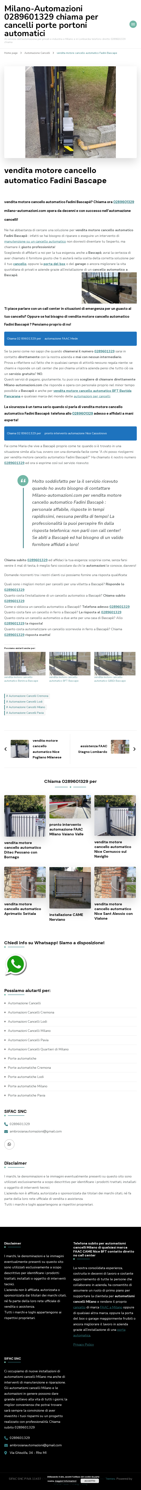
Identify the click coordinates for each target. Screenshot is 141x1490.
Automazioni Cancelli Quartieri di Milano (38, 1049)
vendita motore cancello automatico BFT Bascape (64, 679)
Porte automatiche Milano (27, 1086)
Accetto (89, 1480)
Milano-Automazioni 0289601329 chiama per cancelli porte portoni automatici (51, 21)
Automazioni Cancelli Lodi (27, 1021)
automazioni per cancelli (92, 396)
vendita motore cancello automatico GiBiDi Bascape (110, 679)
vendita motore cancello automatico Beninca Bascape (21, 679)
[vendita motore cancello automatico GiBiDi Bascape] (114, 663)
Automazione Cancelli (24, 1003)
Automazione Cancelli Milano (27, 707)
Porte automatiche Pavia (26, 1095)
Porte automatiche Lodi (26, 1077)
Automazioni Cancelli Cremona (31, 1012)
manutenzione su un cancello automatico (35, 241)
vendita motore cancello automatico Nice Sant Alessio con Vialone (113, 911)
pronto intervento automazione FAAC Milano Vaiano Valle (66, 829)
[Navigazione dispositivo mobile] (133, 24)
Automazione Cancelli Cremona (28, 696)
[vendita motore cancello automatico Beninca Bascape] (25, 663)
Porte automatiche (22, 1058)
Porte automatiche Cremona (29, 1067)
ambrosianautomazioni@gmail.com (36, 1131)
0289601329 (123, 202)
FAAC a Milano (111, 1307)
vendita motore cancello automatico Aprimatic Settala (22, 909)
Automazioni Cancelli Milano (29, 1031)
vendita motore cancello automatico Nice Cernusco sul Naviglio (112, 849)
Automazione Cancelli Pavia (26, 713)
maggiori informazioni (65, 1481)
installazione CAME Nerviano (66, 917)
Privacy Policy (83, 1344)
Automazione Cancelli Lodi (25, 701)
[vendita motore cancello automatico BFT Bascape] (70, 663)
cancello (79, 1307)
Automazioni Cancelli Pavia (28, 1040)
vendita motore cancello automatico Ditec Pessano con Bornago (22, 849)
